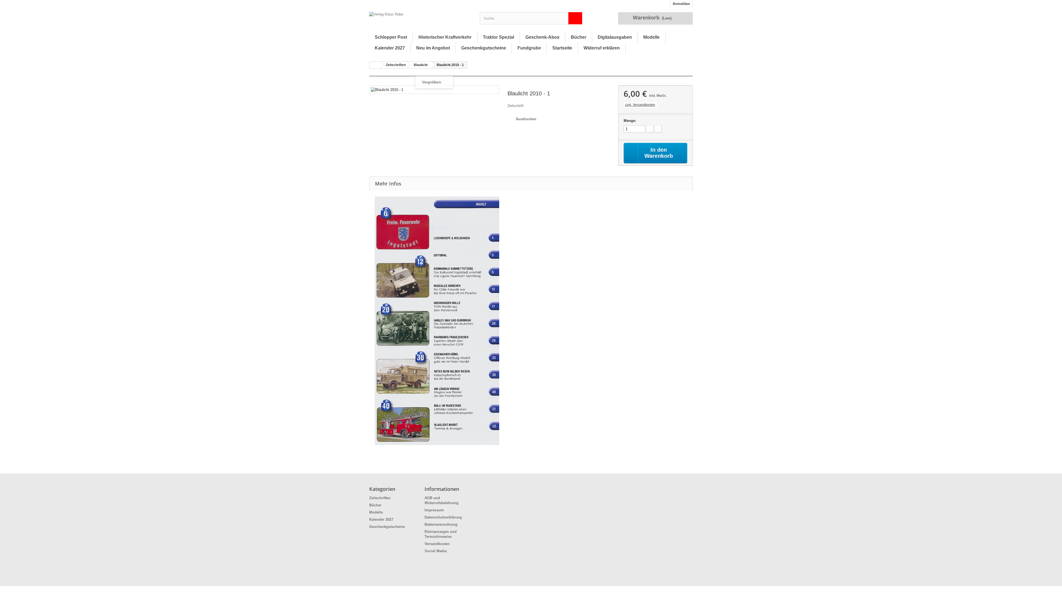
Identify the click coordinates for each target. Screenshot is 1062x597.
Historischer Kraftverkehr (445, 37)
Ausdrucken (526, 119)
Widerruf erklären (602, 48)
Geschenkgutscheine (483, 48)
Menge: (630, 121)
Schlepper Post (391, 37)
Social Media (436, 551)
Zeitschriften (396, 65)
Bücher (578, 37)
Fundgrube (529, 48)
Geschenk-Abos (542, 37)
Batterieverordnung (441, 524)
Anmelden (681, 4)
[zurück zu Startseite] (375, 65)
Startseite (562, 48)
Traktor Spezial (498, 37)
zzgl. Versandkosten (640, 105)
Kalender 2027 (390, 48)
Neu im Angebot (433, 48)
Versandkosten (437, 544)
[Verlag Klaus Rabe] (420, 19)
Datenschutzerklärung (443, 517)
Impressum (434, 510)
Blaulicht (421, 65)
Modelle (651, 37)
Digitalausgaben (615, 37)
